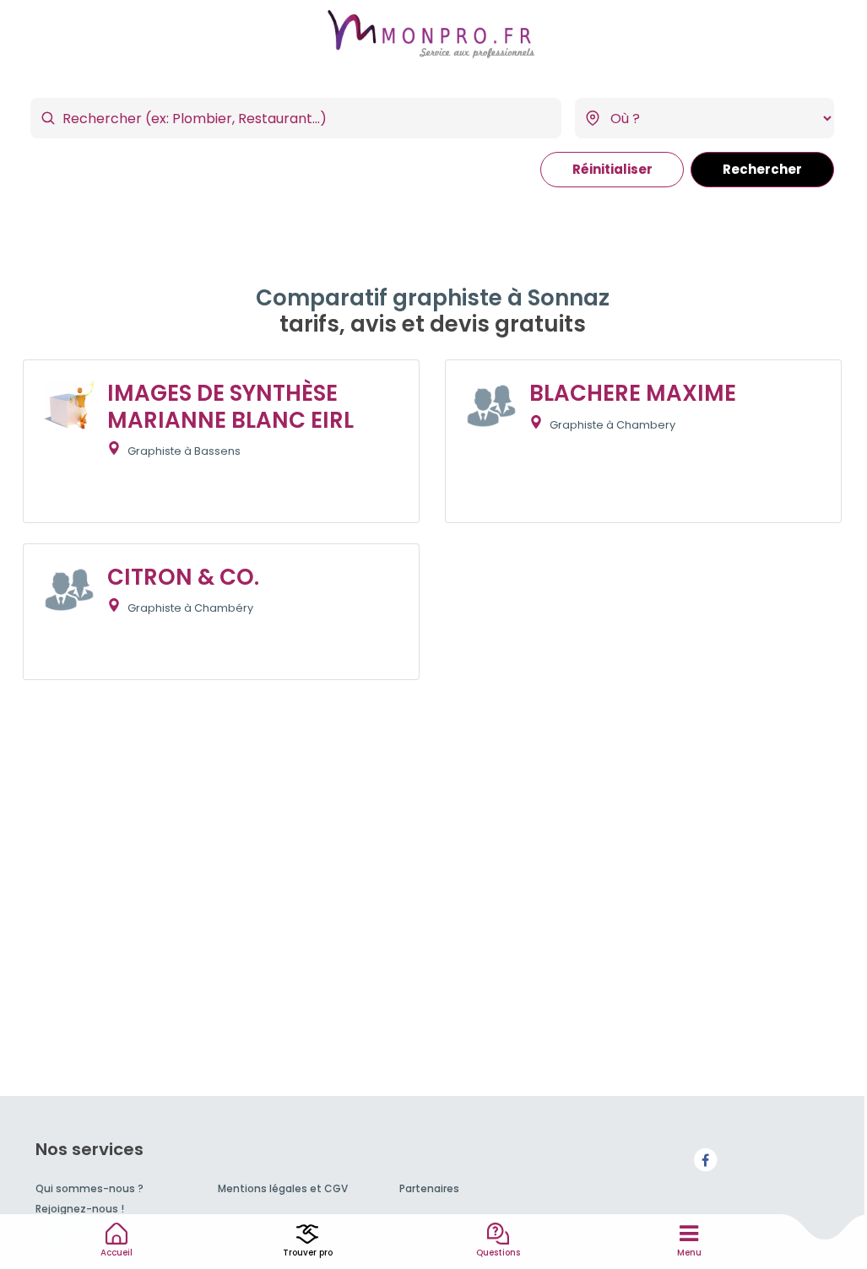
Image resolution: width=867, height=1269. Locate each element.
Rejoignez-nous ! (79, 1209)
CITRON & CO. (183, 577)
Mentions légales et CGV (283, 1188)
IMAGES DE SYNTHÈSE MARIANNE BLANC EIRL (230, 406)
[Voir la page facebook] (704, 1160)
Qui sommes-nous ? (89, 1188)
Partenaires (429, 1188)
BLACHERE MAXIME (632, 393)
